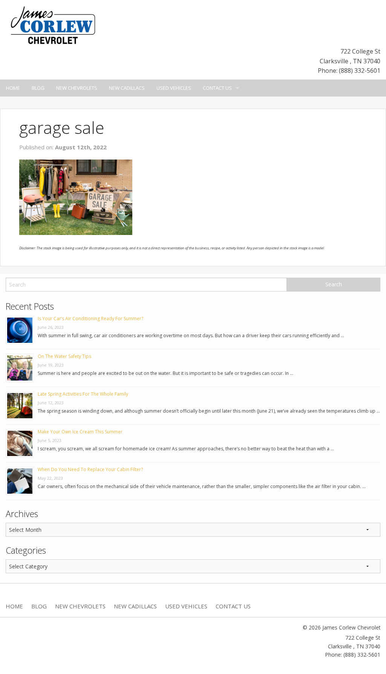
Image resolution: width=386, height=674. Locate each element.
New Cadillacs (127, 87)
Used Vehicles (173, 87)
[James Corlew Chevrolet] (53, 24)
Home (13, 87)
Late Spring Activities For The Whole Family (83, 394)
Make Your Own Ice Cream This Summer (80, 431)
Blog (38, 87)
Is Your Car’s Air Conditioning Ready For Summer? (90, 318)
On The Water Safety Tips (64, 356)
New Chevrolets (76, 87)
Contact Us (217, 87)
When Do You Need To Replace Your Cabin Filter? (90, 469)
